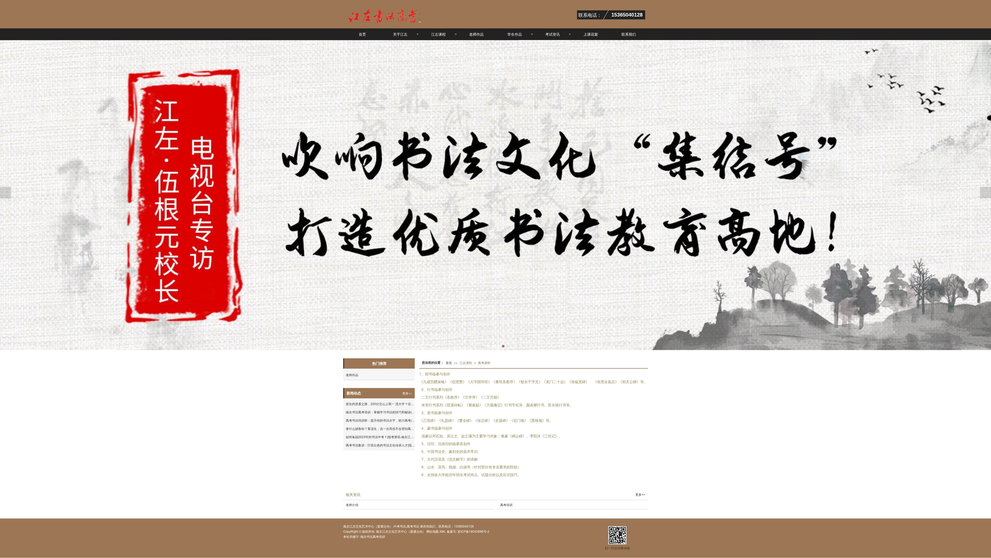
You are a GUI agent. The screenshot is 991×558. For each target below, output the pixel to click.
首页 (362, 34)
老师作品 (476, 34)
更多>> (407, 393)
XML (442, 531)
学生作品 (514, 34)
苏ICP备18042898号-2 (473, 531)
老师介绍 (352, 504)
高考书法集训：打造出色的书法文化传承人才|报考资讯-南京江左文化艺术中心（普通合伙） (380, 445)
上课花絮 (591, 34)
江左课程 (438, 34)
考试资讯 (552, 34)
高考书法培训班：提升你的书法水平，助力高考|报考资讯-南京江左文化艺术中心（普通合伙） (380, 420)
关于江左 (400, 34)
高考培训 (506, 504)
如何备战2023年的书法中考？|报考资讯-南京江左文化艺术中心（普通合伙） (380, 437)
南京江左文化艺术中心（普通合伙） (401, 531)
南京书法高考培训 (372, 536)
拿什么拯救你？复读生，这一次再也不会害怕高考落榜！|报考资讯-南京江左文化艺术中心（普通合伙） (380, 428)
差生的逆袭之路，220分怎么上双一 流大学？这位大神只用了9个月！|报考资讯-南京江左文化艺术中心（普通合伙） (380, 403)
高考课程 (484, 362)
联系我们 (628, 34)
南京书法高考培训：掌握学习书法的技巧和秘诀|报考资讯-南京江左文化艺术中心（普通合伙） (380, 412)
